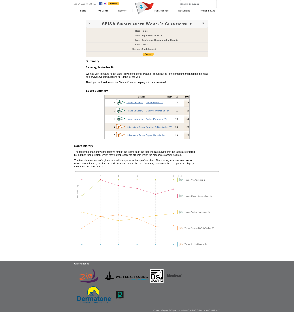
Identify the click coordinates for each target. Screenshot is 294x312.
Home (83, 11)
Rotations (184, 11)
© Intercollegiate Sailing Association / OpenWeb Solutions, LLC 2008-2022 (186, 310)
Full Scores (162, 11)
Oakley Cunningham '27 (157, 110)
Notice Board (207, 11)
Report (122, 11)
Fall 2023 (103, 11)
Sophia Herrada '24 (155, 135)
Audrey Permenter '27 (156, 119)
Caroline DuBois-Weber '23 (159, 127)
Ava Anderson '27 (154, 102)
